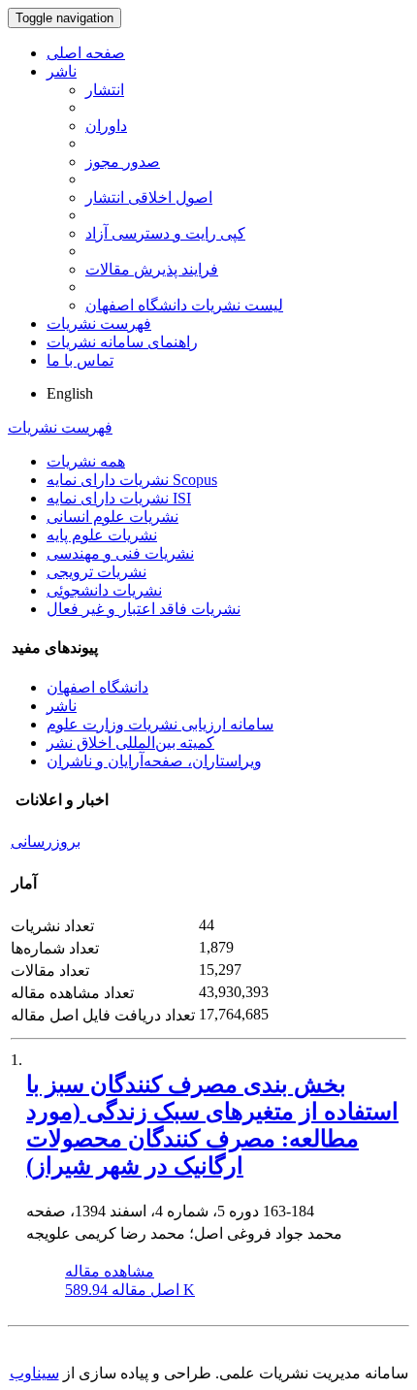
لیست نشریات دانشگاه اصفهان (184, 305)
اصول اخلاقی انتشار (148, 197)
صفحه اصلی (86, 53)
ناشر (62, 71)
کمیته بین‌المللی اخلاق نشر (130, 742)
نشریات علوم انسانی (112, 516)
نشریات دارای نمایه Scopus (132, 479)
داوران (106, 125)
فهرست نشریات (99, 323)
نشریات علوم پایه (102, 535)
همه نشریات (86, 461)
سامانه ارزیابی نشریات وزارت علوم (160, 724)
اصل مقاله (130, 1289)
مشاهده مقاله (109, 1271)
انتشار (104, 89)
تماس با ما (80, 360)
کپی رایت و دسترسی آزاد (165, 233)
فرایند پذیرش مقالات (151, 269)
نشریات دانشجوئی (104, 590)
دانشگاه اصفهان (97, 687)
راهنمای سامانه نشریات (122, 342)
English (70, 393)
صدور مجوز (122, 161)
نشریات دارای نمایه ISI (119, 498)
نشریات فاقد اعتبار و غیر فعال (144, 608)
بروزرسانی (45, 841)
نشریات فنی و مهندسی (120, 553)
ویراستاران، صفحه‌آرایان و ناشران (154, 761)
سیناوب (34, 1373)
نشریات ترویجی (96, 572)
